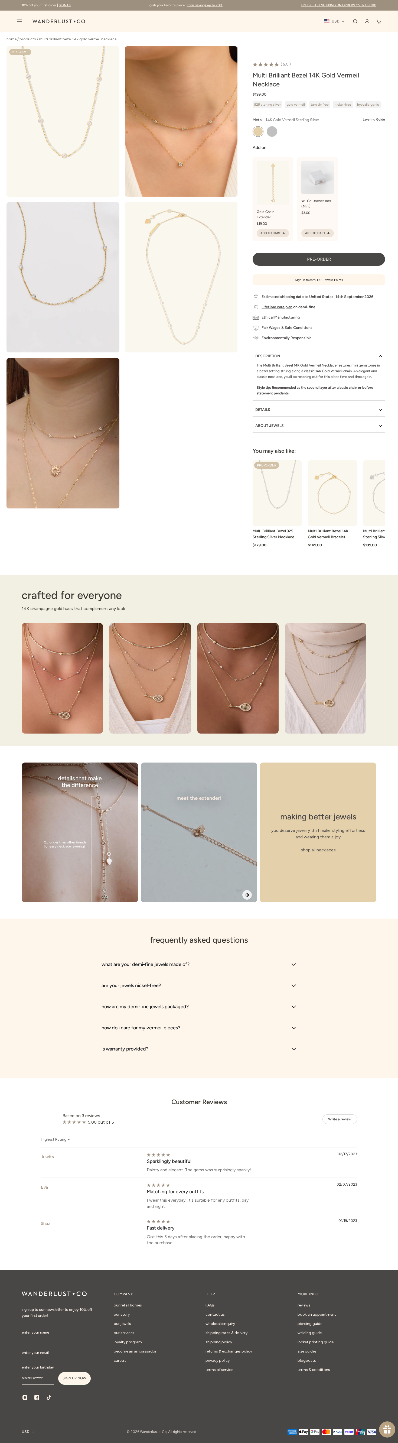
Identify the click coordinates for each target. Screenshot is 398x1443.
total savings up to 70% (205, 5)
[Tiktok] (49, 1397)
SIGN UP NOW (74, 1378)
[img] (158, 1154)
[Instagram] (25, 1397)
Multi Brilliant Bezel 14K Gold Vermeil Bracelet (328, 533)
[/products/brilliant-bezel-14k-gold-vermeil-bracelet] (332, 493)
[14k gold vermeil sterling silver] (258, 131)
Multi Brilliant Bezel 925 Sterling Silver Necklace (273, 533)
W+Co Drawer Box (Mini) (316, 203)
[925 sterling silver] (272, 131)
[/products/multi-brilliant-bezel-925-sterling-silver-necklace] (277, 493)
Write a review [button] (339, 1119)
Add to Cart (270, 233)
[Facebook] (37, 1397)
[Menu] (19, 21)
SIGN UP (65, 5)
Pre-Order (319, 259)
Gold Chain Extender (265, 214)
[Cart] (379, 21)
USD (26, 1431)
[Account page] (367, 21)
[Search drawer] (355, 21)
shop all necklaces (318, 849)
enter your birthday (38, 1367)
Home (11, 39)
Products (28, 39)
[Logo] (59, 21)
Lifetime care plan (277, 307)
